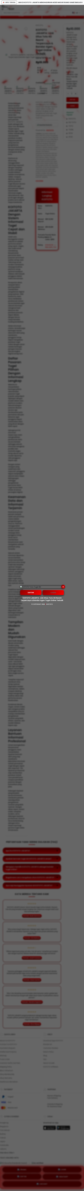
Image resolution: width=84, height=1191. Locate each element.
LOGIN (53, 592)
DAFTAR (31, 592)
